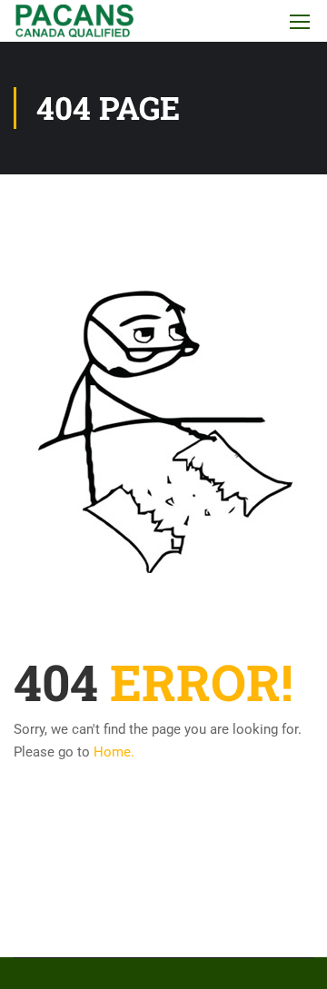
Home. (114, 752)
